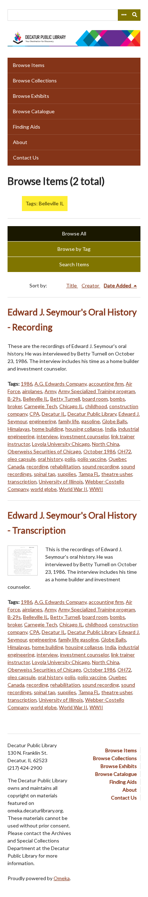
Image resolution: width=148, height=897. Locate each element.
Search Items (74, 264)
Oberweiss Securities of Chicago (44, 451)
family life (68, 421)
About (20, 142)
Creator (91, 285)
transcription (22, 481)
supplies (66, 474)
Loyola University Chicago (61, 444)
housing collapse (84, 429)
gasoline (90, 421)
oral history (50, 459)
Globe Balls (114, 421)
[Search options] (123, 15)
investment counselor (84, 436)
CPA (34, 414)
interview (47, 436)
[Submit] (135, 15)
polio (70, 459)
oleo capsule (22, 459)
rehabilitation (65, 466)
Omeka (62, 878)
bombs (117, 399)
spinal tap (44, 474)
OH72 (124, 451)
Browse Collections (35, 80)
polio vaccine (92, 459)
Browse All (74, 233)
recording (37, 466)
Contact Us (26, 157)
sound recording (100, 466)
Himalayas (19, 429)
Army (50, 391)
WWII (96, 489)
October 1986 (99, 451)
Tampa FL (88, 474)
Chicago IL (71, 406)
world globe (44, 489)
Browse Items (29, 65)
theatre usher (116, 474)
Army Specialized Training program (96, 391)
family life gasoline (78, 639)
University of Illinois (61, 481)
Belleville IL (35, 399)
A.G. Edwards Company (60, 384)
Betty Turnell (65, 399)
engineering (42, 421)
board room (95, 399)
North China (105, 444)
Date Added (118, 285)
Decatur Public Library (92, 414)
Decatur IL (53, 414)
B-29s (14, 399)
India (110, 429)
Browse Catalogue (34, 111)
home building (47, 429)
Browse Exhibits (31, 96)
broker (15, 406)
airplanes (32, 391)
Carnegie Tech (40, 406)
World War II (73, 489)
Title (72, 285)
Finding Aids (26, 127)
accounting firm (106, 384)
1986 (26, 384)
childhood (96, 406)
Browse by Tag (74, 249)
